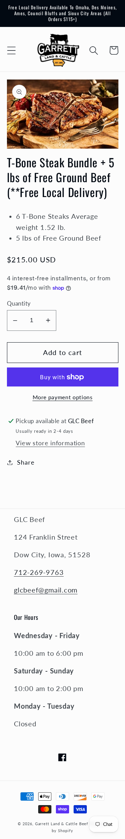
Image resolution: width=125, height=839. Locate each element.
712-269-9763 (39, 572)
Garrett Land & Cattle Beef (62, 823)
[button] (11, 50)
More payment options (63, 397)
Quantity (19, 303)
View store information (50, 443)
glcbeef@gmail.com (45, 590)
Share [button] (25, 462)
